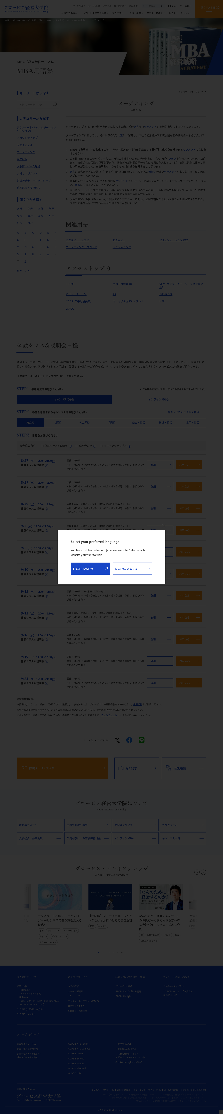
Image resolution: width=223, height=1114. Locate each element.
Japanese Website (126, 568)
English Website (83, 568)
